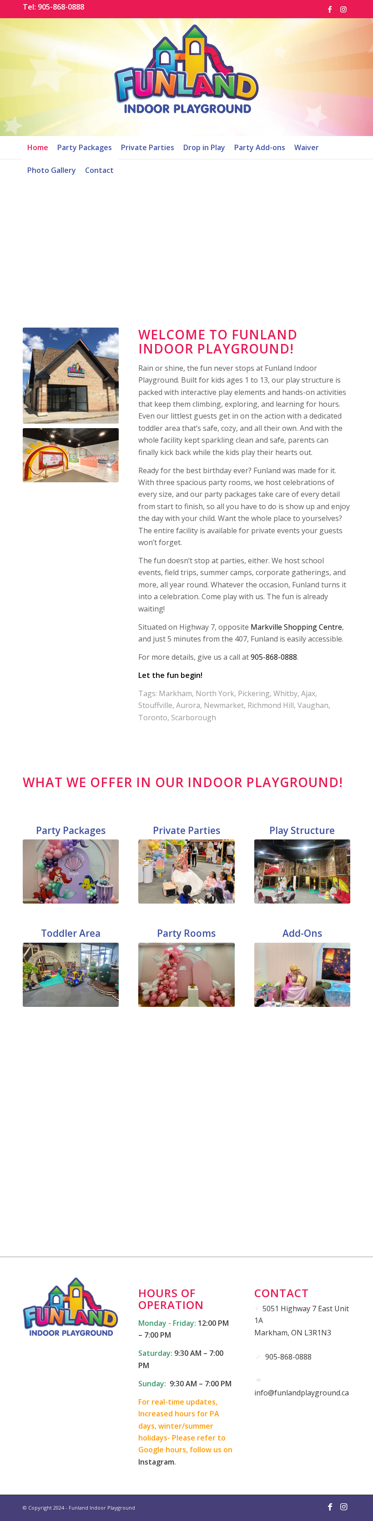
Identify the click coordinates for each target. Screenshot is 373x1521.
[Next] (329, 232)
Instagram (156, 1462)
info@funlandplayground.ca (301, 1393)
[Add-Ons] (302, 975)
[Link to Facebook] (329, 9)
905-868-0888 (274, 657)
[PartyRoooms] (186, 975)
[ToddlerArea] (71, 975)
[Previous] (43, 232)
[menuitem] (38, 147)
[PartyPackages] (71, 871)
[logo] (186, 77)
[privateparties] (186, 871)
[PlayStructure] (302, 871)
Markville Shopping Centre (296, 627)
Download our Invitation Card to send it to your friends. (186, 1222)
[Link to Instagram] (343, 9)
